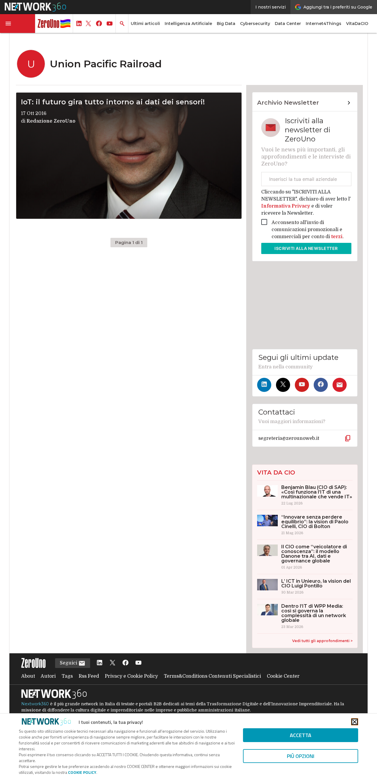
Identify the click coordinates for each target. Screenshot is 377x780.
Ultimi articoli (145, 23)
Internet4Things (323, 23)
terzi (337, 236)
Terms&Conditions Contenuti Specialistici (212, 676)
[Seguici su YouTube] (302, 385)
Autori (48, 676)
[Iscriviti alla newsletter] (340, 385)
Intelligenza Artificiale (188, 23)
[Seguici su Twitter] (283, 385)
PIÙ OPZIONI (300, 756)
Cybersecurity (255, 23)
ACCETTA (300, 735)
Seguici (69, 663)
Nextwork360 (35, 703)
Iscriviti (306, 248)
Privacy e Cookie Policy (131, 676)
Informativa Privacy (286, 206)
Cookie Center (283, 676)
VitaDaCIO (357, 23)
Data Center (288, 23)
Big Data (226, 23)
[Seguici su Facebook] (321, 385)
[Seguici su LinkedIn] (264, 385)
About (28, 676)
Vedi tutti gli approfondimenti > (322, 641)
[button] (17, 23)
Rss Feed (89, 676)
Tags (67, 676)
